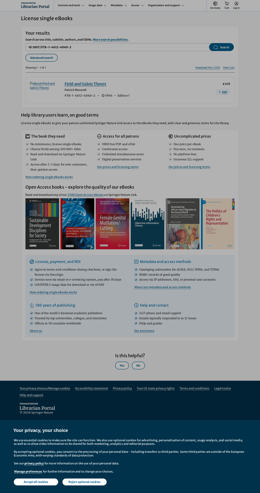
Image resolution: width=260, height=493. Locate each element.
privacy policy (34, 463)
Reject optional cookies (84, 482)
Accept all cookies (36, 482)
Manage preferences (28, 471)
